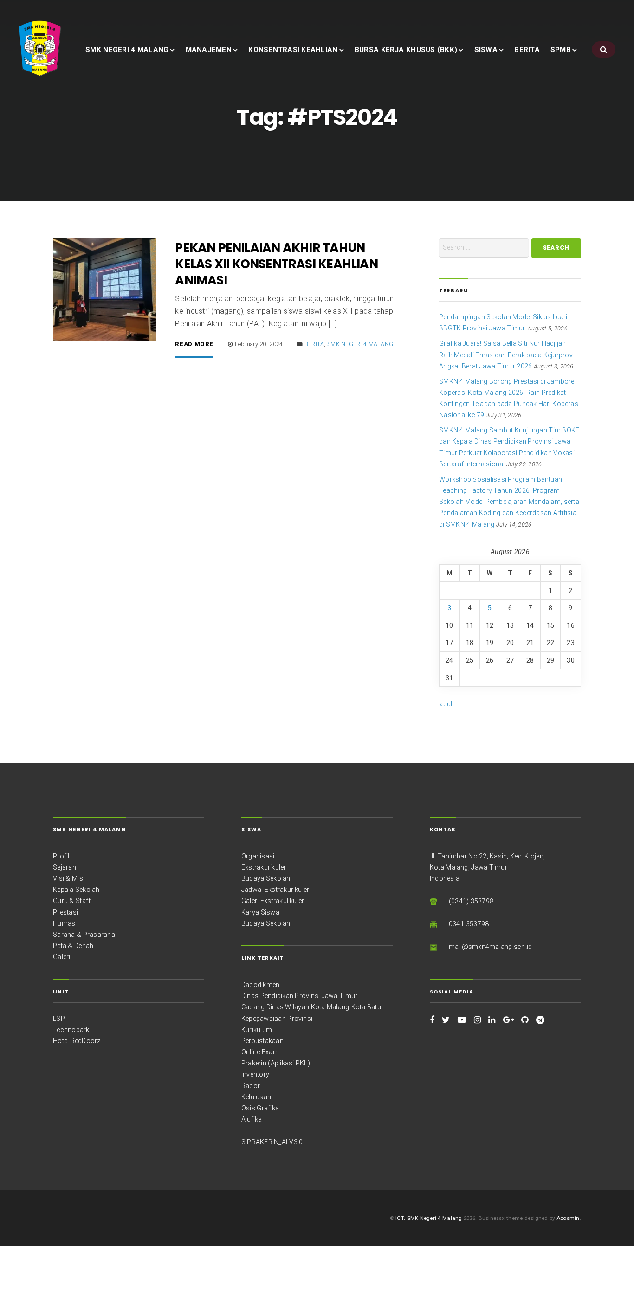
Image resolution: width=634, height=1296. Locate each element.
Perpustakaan (262, 1041)
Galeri (61, 957)
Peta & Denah (73, 945)
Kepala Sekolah (76, 889)
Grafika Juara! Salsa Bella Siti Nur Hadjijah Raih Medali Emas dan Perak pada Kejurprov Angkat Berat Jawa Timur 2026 (506, 354)
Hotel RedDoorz (77, 1041)
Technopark (71, 1029)
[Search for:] (484, 248)
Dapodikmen (260, 984)
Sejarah (64, 867)
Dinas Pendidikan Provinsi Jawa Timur (299, 995)
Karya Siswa (260, 912)
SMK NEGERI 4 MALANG (126, 49)
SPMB (560, 49)
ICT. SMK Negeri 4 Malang (428, 1218)
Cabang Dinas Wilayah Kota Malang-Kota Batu (311, 1007)
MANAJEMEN (209, 49)
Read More (194, 345)
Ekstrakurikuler (263, 867)
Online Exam (260, 1052)
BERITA (526, 49)
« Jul (445, 704)
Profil (61, 856)
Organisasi (257, 856)
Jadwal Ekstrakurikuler (275, 889)
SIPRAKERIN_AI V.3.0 (272, 1142)
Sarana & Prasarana (84, 934)
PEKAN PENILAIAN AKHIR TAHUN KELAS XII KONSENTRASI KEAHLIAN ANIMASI (276, 263)
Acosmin (568, 1218)
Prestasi (65, 912)
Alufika (251, 1119)
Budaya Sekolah (266, 878)
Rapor (250, 1086)
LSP (59, 1018)
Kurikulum (256, 1029)
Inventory (255, 1074)
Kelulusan (256, 1097)
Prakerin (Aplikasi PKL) (275, 1063)
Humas (64, 923)
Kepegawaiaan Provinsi (276, 1018)
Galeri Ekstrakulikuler (272, 900)
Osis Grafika (260, 1108)
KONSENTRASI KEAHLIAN (292, 49)
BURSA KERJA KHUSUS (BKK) (406, 49)
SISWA (486, 49)
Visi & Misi (68, 878)
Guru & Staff (72, 900)
